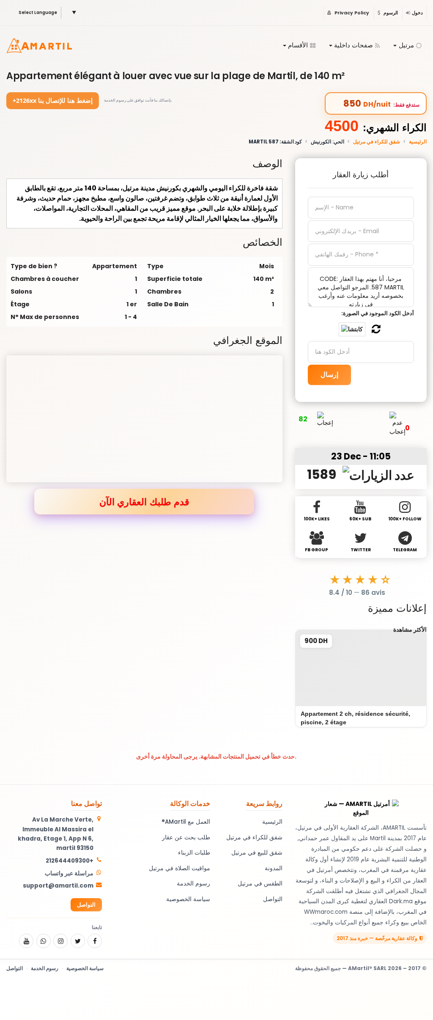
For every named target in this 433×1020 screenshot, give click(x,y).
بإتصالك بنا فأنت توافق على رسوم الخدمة (138, 100)
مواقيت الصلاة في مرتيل (179, 868)
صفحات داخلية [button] (353, 45)
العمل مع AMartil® (186, 822)
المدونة (273, 868)
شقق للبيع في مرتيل (256, 853)
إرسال (329, 374)
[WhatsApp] (43, 941)
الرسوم (390, 12)
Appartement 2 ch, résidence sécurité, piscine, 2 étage (355, 718)
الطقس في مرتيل (260, 884)
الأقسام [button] (298, 45)
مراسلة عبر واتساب (69, 873)
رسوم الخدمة (193, 884)
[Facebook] (95, 941)
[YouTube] (26, 941)
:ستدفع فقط (406, 105)
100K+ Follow (405, 519)
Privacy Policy (351, 12)
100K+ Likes (317, 519)
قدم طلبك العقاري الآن (144, 501)
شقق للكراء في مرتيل (376, 141)
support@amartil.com (58, 886)
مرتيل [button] (406, 45)
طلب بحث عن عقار (186, 837)
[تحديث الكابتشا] (376, 329)
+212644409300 (69, 861)
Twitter (361, 550)
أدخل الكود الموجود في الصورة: (377, 313)
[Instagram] (60, 941)
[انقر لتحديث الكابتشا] (352, 329)
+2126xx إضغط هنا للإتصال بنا (53, 100)
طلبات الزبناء (194, 853)
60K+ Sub (360, 519)
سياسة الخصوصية (188, 899)
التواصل (272, 899)
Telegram (405, 550)
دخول (417, 12)
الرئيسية (418, 141)
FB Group (316, 550)
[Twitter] (78, 941)
